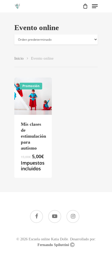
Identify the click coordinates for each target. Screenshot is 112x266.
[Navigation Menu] (95, 6)
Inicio (19, 58)
